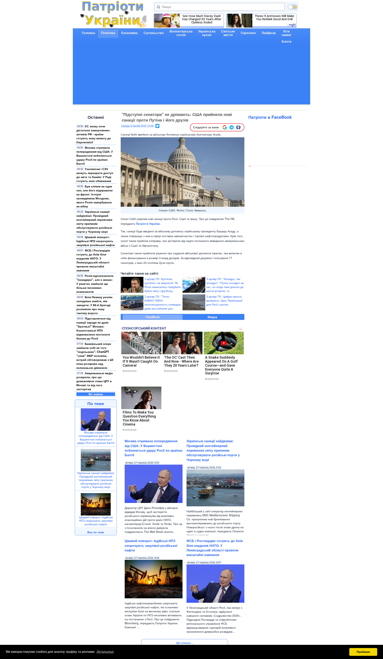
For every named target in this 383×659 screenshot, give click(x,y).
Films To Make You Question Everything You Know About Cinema (139, 418)
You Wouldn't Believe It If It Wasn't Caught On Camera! (141, 361)
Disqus (212, 317)
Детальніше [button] (105, 651)
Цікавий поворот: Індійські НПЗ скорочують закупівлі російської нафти (95, 241)
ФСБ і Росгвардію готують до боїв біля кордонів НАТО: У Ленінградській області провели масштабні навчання (93, 260)
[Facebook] (238, 127)
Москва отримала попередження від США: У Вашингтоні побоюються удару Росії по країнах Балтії (94, 155)
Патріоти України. (148, 224)
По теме (95, 403)
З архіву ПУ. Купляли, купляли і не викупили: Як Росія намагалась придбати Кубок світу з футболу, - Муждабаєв (162, 287)
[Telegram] (231, 127)
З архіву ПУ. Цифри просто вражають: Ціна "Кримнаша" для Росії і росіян (224, 300)
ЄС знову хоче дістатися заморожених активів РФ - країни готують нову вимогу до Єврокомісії (93, 134)
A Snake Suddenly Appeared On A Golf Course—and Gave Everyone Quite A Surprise (221, 365)
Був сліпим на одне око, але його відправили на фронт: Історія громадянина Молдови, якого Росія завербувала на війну (94, 196)
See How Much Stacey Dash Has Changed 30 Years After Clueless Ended (201, 19)
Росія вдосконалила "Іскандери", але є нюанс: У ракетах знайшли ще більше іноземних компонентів (95, 284)
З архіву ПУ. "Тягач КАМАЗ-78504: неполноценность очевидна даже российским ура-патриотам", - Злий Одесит (162, 304)
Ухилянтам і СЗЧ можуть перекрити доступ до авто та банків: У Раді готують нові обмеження (94, 175)
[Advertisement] (191, 76)
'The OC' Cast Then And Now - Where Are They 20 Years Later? (181, 361)
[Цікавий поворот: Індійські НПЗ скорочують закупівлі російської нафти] (96, 504)
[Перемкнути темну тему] (293, 7)
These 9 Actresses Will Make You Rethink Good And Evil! (274, 17)
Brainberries (129, 370)
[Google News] (225, 127)
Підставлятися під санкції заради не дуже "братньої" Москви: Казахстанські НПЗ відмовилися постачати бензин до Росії (93, 328)
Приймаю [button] (363, 651)
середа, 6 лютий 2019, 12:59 (137, 126)
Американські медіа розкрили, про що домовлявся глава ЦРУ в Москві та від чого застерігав (94, 381)
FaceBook (153, 317)
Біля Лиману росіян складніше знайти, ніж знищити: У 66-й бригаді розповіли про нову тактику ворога (94, 305)
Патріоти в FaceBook (270, 117)
